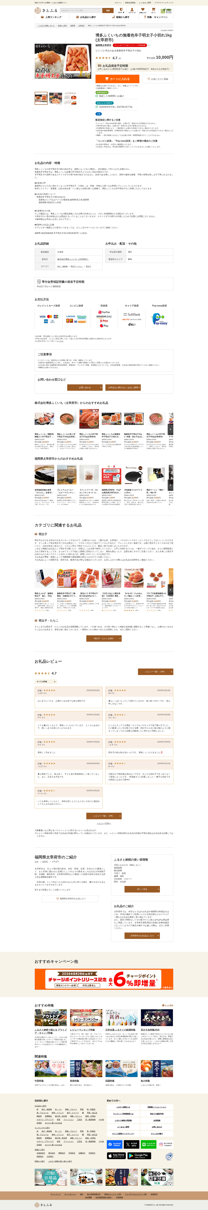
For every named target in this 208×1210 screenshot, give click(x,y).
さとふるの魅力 (157, 1134)
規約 (81, 1194)
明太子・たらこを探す (104, 638)
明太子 (88, 266)
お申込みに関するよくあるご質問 (123, 387)
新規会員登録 (130, 3)
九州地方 (50, 1156)
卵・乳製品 (91, 1109)
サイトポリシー (70, 1194)
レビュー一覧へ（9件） (155, 672)
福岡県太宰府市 (103, 45)
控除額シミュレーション (157, 1107)
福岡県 (45, 862)
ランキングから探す (42, 1128)
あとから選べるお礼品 (53, 1123)
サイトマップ (56, 1194)
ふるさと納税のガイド (121, 10)
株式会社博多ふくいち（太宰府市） (73, 259)
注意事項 (100, 88)
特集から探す (40, 1161)
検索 (108, 10)
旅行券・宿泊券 (61, 1116)
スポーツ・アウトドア (45, 1120)
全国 (36, 862)
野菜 (82, 1109)
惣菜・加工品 (92, 1113)
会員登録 (157, 1120)
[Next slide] (170, 429)
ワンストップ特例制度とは (123, 1114)
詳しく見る (142, 889)
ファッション (69, 1120)
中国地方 (92, 1153)
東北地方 (51, 1153)
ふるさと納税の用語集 (123, 1120)
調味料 (39, 1116)
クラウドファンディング (164, 3)
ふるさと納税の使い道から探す (60, 1161)
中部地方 (71, 1153)
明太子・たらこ (77, 266)
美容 (58, 1120)
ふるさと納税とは (123, 1107)
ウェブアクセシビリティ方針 (136, 1194)
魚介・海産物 (62, 266)
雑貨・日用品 (90, 1116)
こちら (61, 341)
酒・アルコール (43, 1113)
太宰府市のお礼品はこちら (142, 936)
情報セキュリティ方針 (112, 1194)
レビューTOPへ (104, 823)
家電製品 (48, 1116)
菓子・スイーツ (73, 1113)
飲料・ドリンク (58, 1113)
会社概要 (88, 1197)
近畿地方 (82, 1153)
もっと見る (169, 1005)
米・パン (58, 1109)
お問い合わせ (85, 387)
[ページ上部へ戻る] (198, 1191)
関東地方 (61, 1153)
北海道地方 (41, 1153)
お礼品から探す (41, 1106)
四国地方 (40, 1156)
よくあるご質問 (145, 3)
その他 (101, 1120)
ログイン (118, 3)
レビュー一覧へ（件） (104, 816)
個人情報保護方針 (94, 1194)
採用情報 (119, 1197)
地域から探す (40, 1150)
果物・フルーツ (71, 1109)
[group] (63, 61)
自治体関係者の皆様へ (104, 1197)
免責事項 (154, 1194)
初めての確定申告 (157, 1114)
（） (119, 58)
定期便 (39, 1123)
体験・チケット (76, 1116)
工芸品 (79, 1120)
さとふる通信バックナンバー (123, 1134)
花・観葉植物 (90, 1120)
